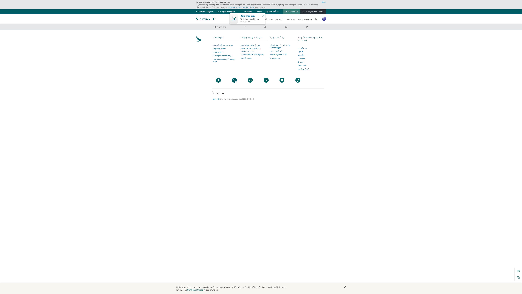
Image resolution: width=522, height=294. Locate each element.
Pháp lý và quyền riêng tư (250, 45)
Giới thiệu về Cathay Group (223, 45)
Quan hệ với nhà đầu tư (222, 56)
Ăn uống (301, 62)
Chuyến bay (302, 48)
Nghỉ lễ (300, 52)
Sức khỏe (301, 59)
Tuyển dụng (218, 52)
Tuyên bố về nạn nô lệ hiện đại (252, 55)
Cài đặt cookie (246, 58)
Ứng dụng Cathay (219, 49)
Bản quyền (216, 99)
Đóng (324, 2)
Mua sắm (301, 55)
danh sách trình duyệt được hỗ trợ (242, 7)
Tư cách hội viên (304, 69)
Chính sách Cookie (196, 290)
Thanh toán (302, 66)
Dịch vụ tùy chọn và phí (278, 55)
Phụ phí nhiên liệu (276, 51)
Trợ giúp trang (275, 58)
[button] (204, 11)
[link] (259, 11)
